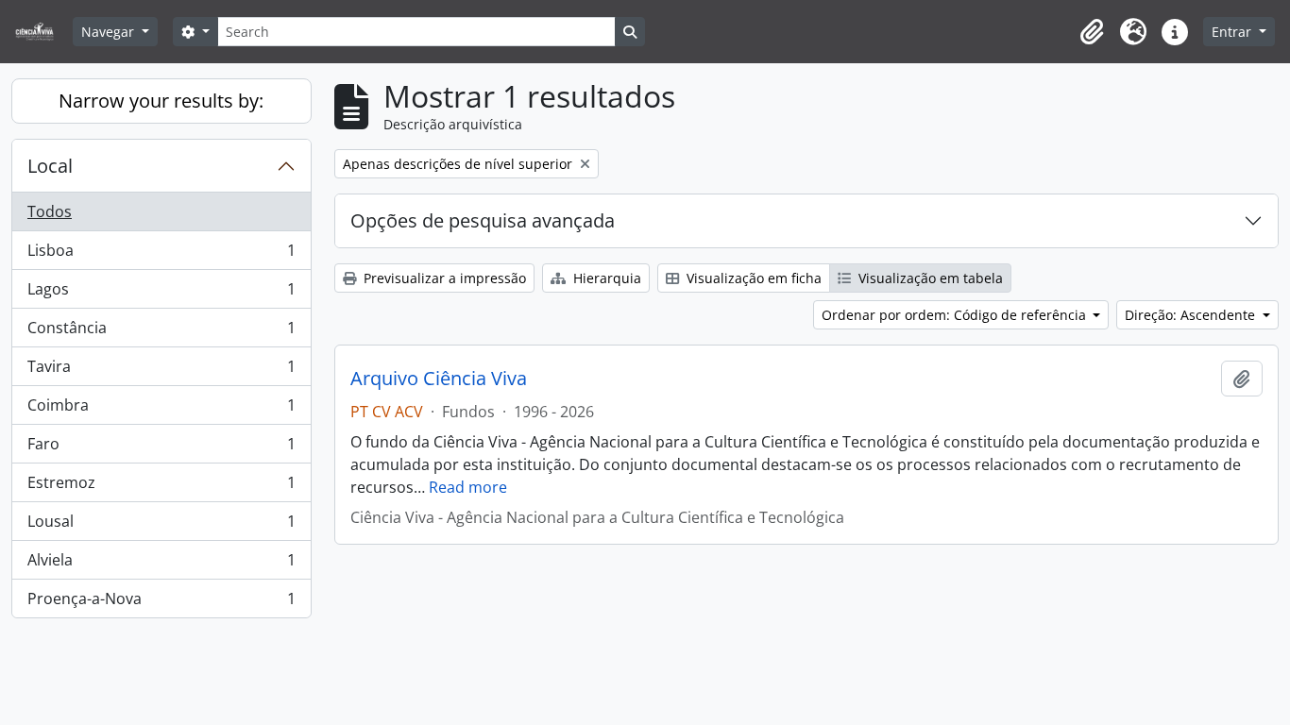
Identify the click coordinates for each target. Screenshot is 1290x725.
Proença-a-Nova (161, 602)
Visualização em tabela (929, 278)
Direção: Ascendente (1192, 315)
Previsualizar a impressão (443, 278)
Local (50, 165)
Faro (161, 448)
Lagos (161, 293)
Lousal (161, 526)
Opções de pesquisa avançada (482, 220)
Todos (49, 211)
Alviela (161, 564)
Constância (161, 332)
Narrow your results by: (161, 100)
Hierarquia (605, 278)
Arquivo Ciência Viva (438, 378)
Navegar (109, 32)
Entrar (1233, 32)
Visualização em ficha (752, 278)
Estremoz (161, 487)
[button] (1091, 32)
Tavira (161, 371)
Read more (468, 487)
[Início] (42, 32)
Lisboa (161, 255)
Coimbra (161, 410)
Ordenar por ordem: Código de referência (956, 315)
